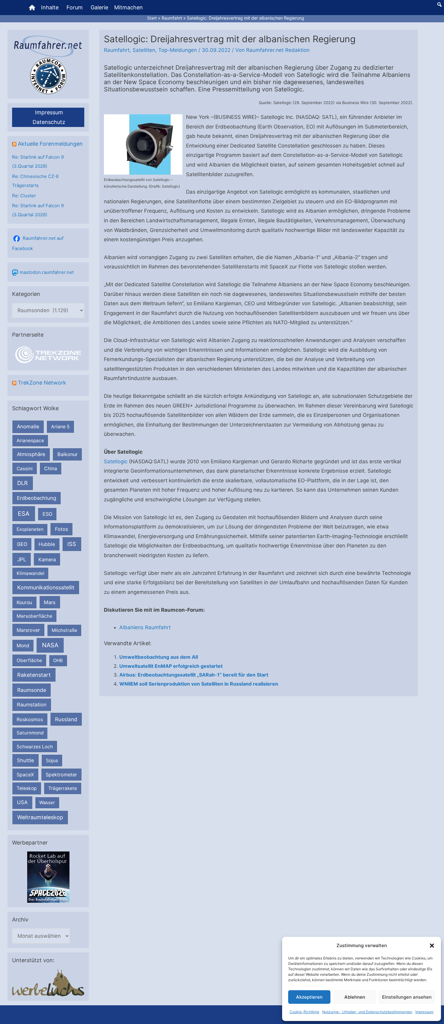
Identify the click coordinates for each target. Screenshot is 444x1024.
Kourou (24, 602)
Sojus (52, 760)
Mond (23, 645)
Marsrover (28, 630)
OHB (58, 660)
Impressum (424, 1012)
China (50, 468)
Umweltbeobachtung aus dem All (158, 657)
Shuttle (25, 760)
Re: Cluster (24, 195)
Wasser (47, 802)
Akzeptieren (309, 997)
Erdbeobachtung (36, 498)
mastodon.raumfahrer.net (47, 272)
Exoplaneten (30, 529)
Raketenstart (34, 675)
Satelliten (144, 50)
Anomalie (28, 426)
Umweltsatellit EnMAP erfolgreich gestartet (171, 666)
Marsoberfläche (34, 616)
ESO (47, 514)
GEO (22, 544)
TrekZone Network (42, 382)
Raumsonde (31, 690)
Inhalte (50, 7)
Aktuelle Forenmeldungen (50, 144)
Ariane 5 (60, 427)
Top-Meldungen (177, 50)
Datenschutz (49, 122)
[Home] (32, 7)
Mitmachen (128, 7)
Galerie (99, 7)
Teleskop (27, 788)
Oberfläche (29, 660)
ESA (24, 513)
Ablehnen (354, 997)
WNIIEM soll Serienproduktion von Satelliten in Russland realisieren (198, 684)
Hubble (47, 544)
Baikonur (67, 454)
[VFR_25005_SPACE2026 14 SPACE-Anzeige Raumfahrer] (48, 877)
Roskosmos (30, 719)
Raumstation (32, 705)
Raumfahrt (117, 50)
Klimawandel (30, 573)
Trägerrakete (62, 788)
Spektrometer (61, 775)
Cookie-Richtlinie (304, 1012)
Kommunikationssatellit (45, 587)
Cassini (25, 468)
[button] (432, 946)
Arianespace (30, 440)
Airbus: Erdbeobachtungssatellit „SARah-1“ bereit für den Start (193, 675)
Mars (50, 602)
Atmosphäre (31, 454)
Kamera (47, 559)
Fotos (61, 529)
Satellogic (115, 461)
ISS (71, 544)
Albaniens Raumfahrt (145, 627)
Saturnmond (30, 733)
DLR (22, 483)
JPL (21, 559)
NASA (50, 645)
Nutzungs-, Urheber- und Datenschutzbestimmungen (367, 1012)
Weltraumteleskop (40, 817)
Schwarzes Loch (35, 747)
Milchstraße (64, 630)
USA (22, 802)
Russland (66, 719)
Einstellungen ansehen (407, 997)
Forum (74, 7)
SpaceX (25, 775)
